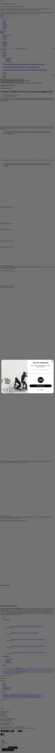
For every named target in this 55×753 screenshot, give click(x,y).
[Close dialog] (52, 361)
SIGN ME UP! (41, 385)
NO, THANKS (40, 389)
